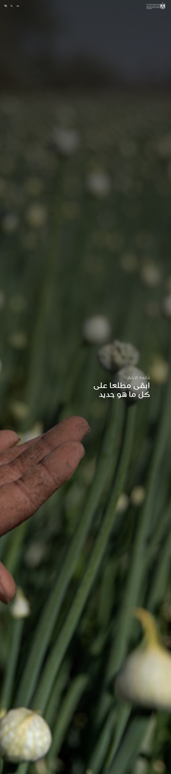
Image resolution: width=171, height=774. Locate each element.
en (18, 6)
